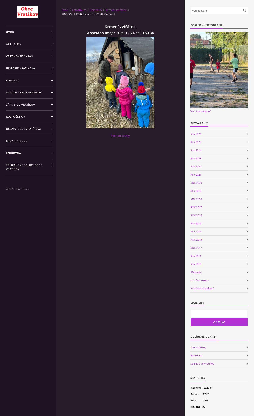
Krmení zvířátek (116, 10)
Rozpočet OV (15, 116)
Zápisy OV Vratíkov (20, 104)
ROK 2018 (196, 199)
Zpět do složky (120, 136)
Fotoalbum (79, 10)
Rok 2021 (195, 174)
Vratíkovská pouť (200, 111)
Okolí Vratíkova (199, 280)
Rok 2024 (195, 150)
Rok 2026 (195, 134)
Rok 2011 (195, 256)
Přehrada (195, 272)
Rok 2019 (195, 191)
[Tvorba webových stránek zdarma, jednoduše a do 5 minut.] (28, 189)
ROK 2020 (196, 182)
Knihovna (13, 153)
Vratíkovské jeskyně (202, 288)
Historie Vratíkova (20, 68)
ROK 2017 (196, 207)
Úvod (10, 32)
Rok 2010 (195, 264)
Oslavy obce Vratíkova (23, 129)
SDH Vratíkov (198, 347)
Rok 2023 (195, 158)
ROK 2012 (196, 248)
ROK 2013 (196, 239)
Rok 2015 (195, 223)
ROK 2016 (196, 215)
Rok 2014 (195, 231)
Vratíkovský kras (19, 56)
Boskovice (196, 355)
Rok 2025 (96, 10)
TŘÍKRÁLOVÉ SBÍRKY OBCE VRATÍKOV (24, 167)
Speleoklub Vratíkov (202, 363)
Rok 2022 (195, 166)
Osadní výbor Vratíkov (24, 92)
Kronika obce (16, 141)
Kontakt (12, 80)
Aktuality (13, 44)
